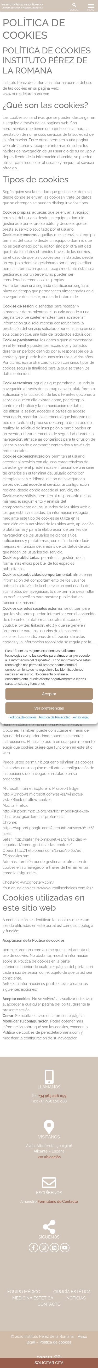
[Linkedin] (54, 1247)
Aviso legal (81, 717)
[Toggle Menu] (91, 6)
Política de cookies (23, 717)
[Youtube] (65, 1247)
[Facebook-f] (33, 1247)
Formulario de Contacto (58, 1201)
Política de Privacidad (54, 717)
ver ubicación (49, 1157)
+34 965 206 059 (52, 1095)
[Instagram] (44, 1247)
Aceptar (49, 694)
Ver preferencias (49, 708)
